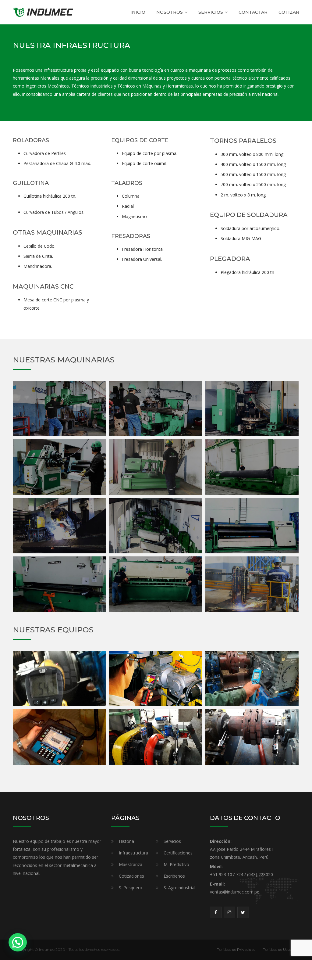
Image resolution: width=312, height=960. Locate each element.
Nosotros (169, 12)
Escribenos (174, 876)
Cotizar (288, 12)
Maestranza (130, 864)
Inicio (137, 12)
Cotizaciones (131, 876)
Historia (126, 841)
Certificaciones (178, 853)
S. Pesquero (130, 887)
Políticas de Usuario (279, 949)
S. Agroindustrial (179, 887)
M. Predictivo (176, 864)
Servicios (172, 841)
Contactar (253, 12)
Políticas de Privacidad (236, 949)
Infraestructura (133, 853)
